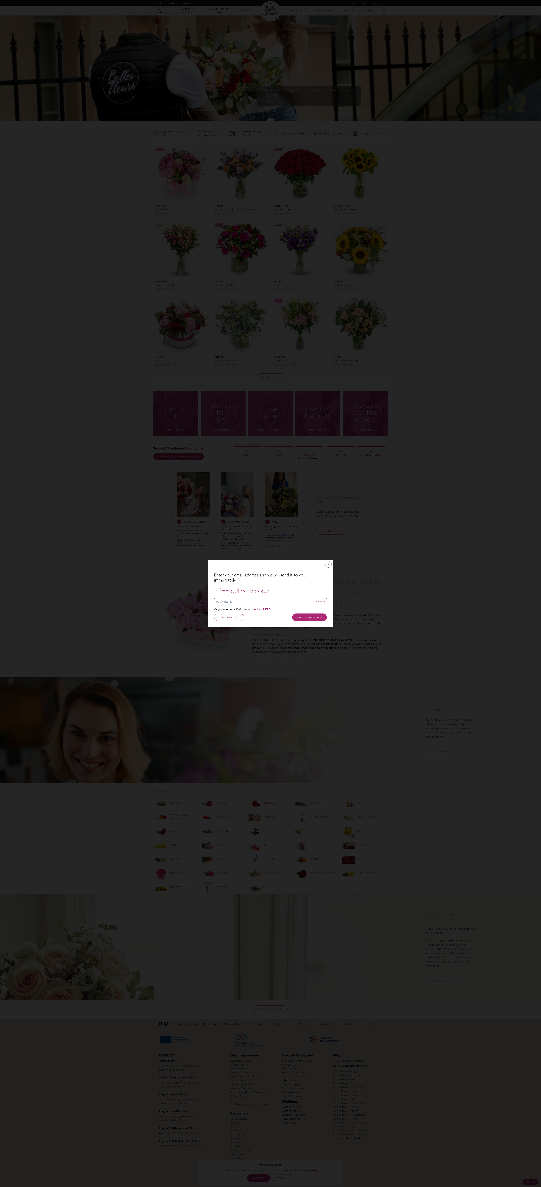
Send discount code (309, 617)
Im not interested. (229, 617)
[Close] (328, 564)
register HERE (261, 609)
